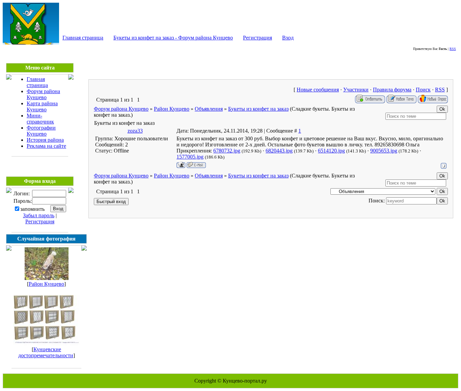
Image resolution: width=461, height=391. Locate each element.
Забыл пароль (38, 215)
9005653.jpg (383, 150)
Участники (356, 89)
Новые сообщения (318, 89)
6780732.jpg (226, 150)
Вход (288, 37)
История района (45, 140)
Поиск (423, 89)
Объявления (209, 109)
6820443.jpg (279, 150)
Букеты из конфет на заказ (258, 109)
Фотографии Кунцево (41, 131)
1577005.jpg (190, 157)
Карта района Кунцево (42, 106)
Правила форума (392, 89)
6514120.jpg (331, 150)
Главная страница (82, 37)
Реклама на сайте (46, 146)
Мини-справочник (40, 118)
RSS (453, 49)
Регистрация (257, 37)
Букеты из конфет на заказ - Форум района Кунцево (173, 37)
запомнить (32, 209)
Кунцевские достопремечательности (45, 352)
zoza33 (135, 131)
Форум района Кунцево (43, 94)
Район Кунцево (46, 284)
